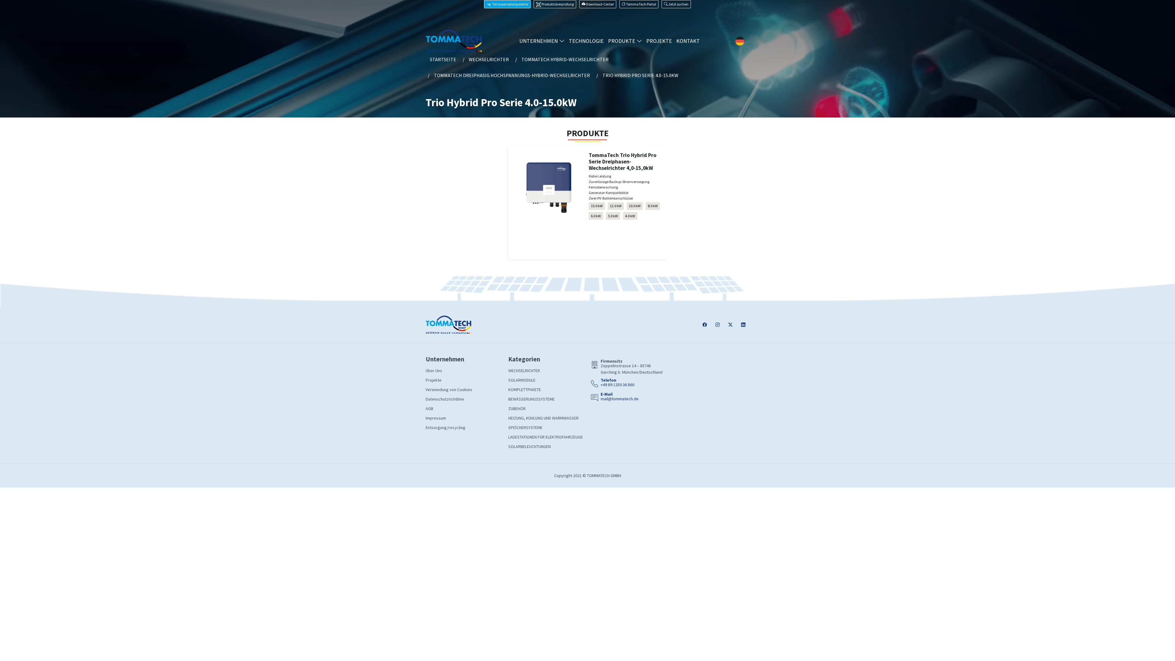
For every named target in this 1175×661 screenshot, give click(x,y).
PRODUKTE (622, 40)
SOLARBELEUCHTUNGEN (529, 446)
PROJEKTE (659, 40)
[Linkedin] (743, 324)
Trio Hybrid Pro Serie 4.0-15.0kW (640, 75)
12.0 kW (616, 206)
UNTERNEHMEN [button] (539, 40)
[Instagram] (717, 324)
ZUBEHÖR (517, 408)
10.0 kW (635, 206)
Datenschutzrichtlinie (445, 399)
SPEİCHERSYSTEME (525, 427)
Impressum (436, 418)
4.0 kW (630, 216)
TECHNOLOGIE (586, 40)
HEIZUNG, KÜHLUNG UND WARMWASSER (543, 418)
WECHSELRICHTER (524, 370)
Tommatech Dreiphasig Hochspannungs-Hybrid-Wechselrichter (512, 75)
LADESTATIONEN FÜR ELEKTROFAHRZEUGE (545, 437)
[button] (676, 4)
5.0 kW (613, 216)
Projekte (434, 380)
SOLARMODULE (521, 380)
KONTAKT (688, 40)
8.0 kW (653, 206)
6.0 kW (596, 216)
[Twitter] (730, 324)
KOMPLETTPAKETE (524, 389)
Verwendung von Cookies (449, 389)
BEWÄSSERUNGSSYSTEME (531, 399)
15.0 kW (597, 206)
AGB (429, 408)
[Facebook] (704, 324)
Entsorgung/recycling (445, 427)
